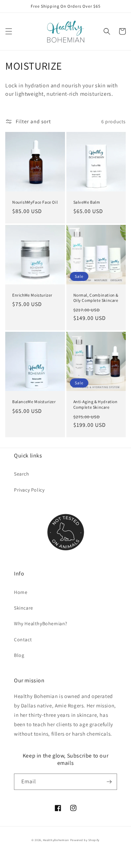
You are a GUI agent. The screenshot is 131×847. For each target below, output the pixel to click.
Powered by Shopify (85, 840)
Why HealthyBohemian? (40, 623)
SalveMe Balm (86, 202)
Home (20, 592)
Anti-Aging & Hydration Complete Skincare (95, 404)
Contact (23, 639)
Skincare (23, 608)
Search (21, 474)
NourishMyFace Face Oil (35, 202)
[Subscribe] (109, 782)
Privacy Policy (29, 490)
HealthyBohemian (56, 840)
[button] (8, 31)
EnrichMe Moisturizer (32, 295)
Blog (19, 655)
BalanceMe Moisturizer (34, 401)
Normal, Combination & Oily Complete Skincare (96, 297)
